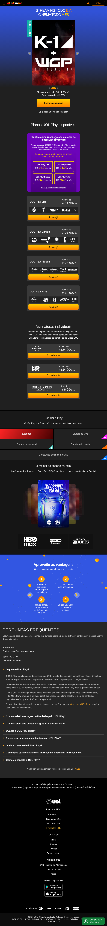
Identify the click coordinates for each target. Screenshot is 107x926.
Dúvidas (53, 849)
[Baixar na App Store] (53, 894)
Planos (53, 844)
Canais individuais (80, 444)
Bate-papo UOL (53, 819)
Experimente (53, 355)
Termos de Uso (53, 869)
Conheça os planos (53, 103)
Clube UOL (53, 815)
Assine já (53, 217)
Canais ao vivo (80, 433)
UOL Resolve (53, 824)
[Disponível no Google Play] (53, 887)
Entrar (98, 3)
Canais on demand (27, 444)
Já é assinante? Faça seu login (53, 112)
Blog (53, 840)
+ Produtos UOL (53, 828)
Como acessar (53, 853)
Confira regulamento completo (53, 188)
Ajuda (77, 769)
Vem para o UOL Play (80, 704)
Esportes (26, 433)
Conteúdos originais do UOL (53, 454)
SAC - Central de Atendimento (53, 865)
